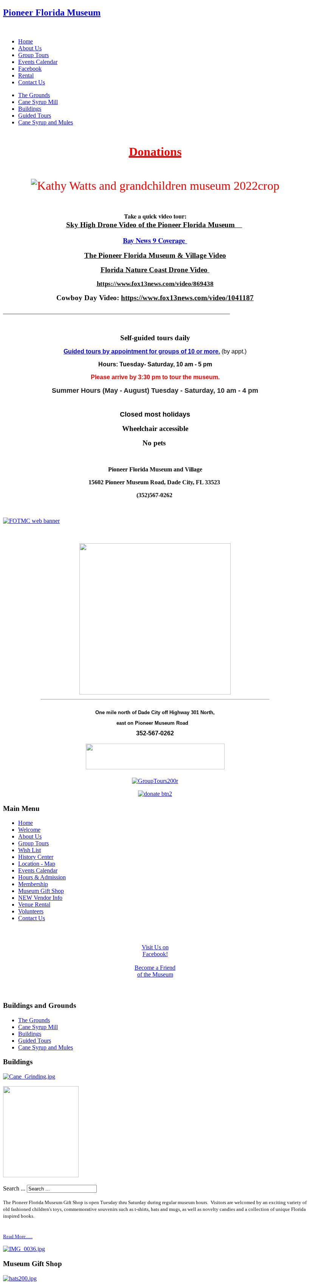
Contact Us (31, 82)
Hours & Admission (42, 877)
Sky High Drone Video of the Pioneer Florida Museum (150, 225)
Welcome (29, 829)
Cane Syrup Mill (38, 102)
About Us (30, 48)
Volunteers (30, 911)
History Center (35, 857)
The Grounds (34, 95)
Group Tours (33, 55)
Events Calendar (37, 62)
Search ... (14, 1188)
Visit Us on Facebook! (155, 950)
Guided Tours (34, 115)
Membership (33, 884)
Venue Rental (34, 904)
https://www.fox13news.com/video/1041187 (187, 298)
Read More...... (18, 1236)
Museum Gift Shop (41, 891)
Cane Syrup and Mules (45, 122)
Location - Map (36, 863)
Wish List (29, 850)
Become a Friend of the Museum (155, 971)
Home (25, 41)
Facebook (30, 68)
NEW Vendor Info (40, 897)
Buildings (29, 108)
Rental (26, 75)
